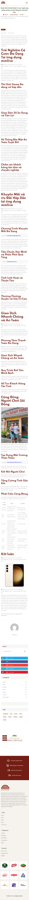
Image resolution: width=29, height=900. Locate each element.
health (9, 716)
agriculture (5, 713)
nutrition (15, 716)
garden (4, 716)
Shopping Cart (4, 853)
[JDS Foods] (3, 2)
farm (11, 713)
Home (6, 14)
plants (4, 719)
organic (21, 716)
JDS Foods (12, 896)
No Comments (11, 33)
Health (22, 14)
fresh (20, 713)
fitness (15, 713)
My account (4, 851)
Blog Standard (14, 14)
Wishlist (3, 855)
